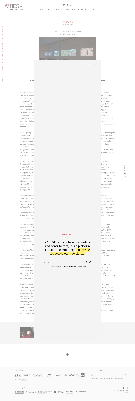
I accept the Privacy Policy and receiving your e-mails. (68, 266)
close (96, 64)
